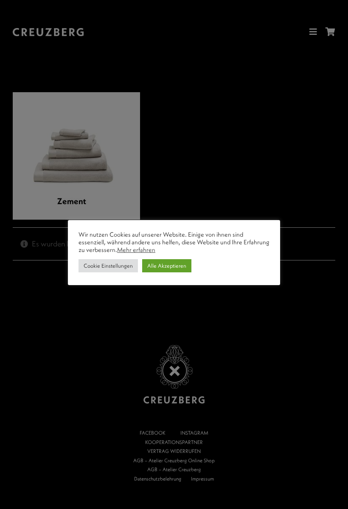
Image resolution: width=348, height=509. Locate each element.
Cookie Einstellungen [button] (108, 265)
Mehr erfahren (136, 250)
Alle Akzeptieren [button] (166, 265)
